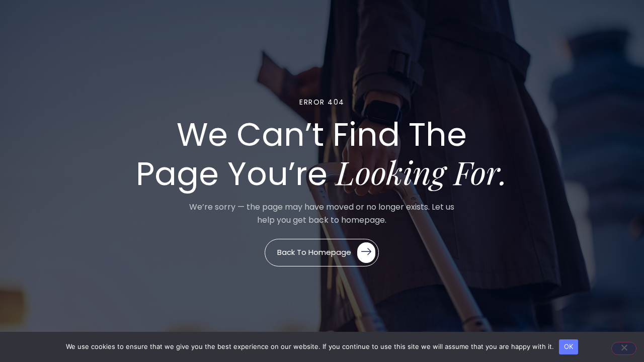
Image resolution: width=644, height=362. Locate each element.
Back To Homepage (314, 251)
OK (569, 346)
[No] (623, 348)
